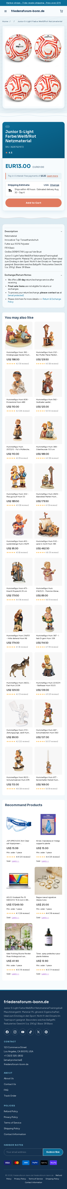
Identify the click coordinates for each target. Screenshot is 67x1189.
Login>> (15, 861)
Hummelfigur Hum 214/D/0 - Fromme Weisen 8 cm (48, 590)
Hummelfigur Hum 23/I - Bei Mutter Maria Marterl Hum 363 (47, 354)
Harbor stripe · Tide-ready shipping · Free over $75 (33, 3)
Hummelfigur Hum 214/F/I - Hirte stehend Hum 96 (18, 636)
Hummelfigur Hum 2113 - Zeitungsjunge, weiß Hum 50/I (18, 731)
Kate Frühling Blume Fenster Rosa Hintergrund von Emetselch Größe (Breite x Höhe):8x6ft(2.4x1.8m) (19, 955)
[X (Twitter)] (38, 1032)
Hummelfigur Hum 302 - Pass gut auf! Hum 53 (18, 495)
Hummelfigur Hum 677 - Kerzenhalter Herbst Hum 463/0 (47, 779)
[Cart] (61, 11)
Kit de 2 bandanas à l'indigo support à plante (48, 842)
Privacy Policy (11, 1117)
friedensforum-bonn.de (27, 11)
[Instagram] (15, 1032)
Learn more (52, 176)
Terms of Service (12, 1122)
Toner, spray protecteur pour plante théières (48, 954)
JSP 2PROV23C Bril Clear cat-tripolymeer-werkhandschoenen (18, 842)
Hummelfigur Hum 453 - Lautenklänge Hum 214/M (18, 542)
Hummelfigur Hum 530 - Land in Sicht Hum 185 (47, 542)
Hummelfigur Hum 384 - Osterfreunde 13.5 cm (47, 448)
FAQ (6, 1090)
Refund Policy (11, 1111)
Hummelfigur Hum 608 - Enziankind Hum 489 (18, 400)
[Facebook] (7, 1032)
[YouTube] (23, 1032)
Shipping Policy (12, 1128)
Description (11, 231)
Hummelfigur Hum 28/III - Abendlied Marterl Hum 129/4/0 (47, 495)
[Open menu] (5, 11)
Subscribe (53, 1152)
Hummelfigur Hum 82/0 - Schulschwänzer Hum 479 (18, 778)
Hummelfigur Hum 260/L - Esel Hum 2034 (18, 684)
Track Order (10, 1095)
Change (54, 185)
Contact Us (10, 1084)
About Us (9, 1078)
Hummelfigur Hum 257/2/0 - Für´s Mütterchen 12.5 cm (18, 448)
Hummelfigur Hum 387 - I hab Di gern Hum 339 (47, 636)
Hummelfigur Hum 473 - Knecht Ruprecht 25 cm (17, 589)
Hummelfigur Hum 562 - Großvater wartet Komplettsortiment (47, 401)
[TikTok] (30, 1032)
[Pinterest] (46, 1032)
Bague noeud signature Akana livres (46, 898)
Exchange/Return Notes (18, 275)
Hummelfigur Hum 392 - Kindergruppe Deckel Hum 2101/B (18, 354)
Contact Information (15, 1134)
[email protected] (16, 295)
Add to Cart (33, 202)
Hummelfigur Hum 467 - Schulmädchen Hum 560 (47, 731)
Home (5, 21)
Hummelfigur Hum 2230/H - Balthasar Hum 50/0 (48, 684)
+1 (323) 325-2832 (13, 1055)
